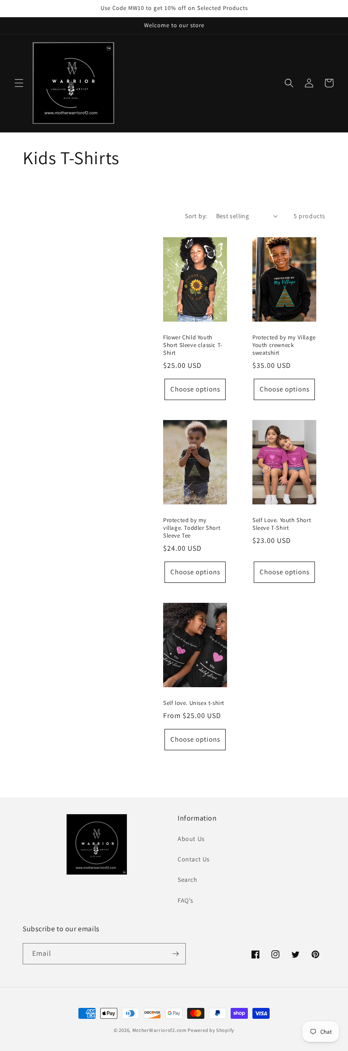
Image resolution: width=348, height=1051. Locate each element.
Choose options (195, 389)
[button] (19, 83)
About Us (191, 839)
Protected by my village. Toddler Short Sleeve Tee (191, 528)
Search (188, 879)
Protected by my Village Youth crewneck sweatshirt (284, 345)
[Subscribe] (175, 953)
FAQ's (185, 900)
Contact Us (194, 859)
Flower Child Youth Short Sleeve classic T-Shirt (192, 345)
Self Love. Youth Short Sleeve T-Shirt (281, 524)
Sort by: (196, 216)
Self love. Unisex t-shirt (193, 703)
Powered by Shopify (211, 1030)
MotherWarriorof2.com (159, 1030)
